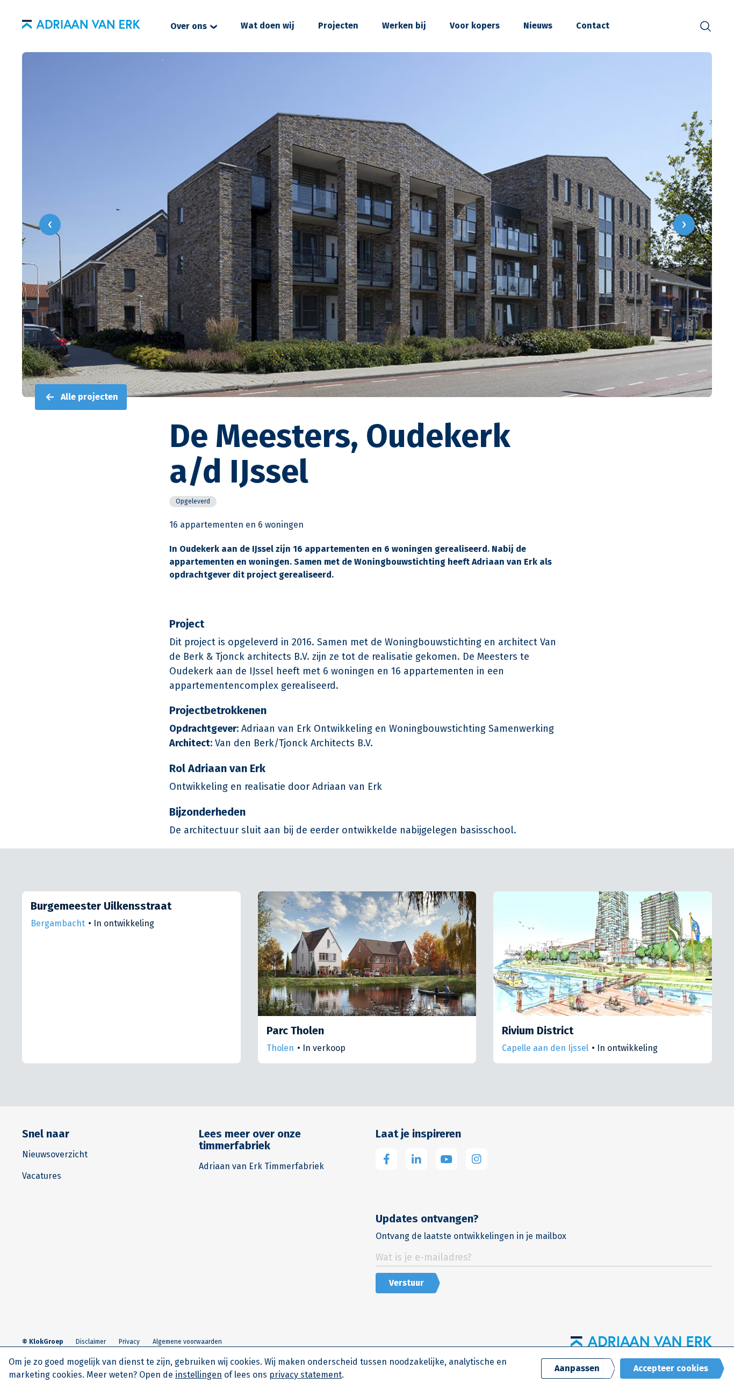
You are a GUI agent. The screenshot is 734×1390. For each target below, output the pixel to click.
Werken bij (404, 25)
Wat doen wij (267, 25)
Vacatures (41, 1176)
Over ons (188, 26)
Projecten (338, 25)
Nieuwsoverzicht (55, 1154)
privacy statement (305, 1375)
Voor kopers (475, 25)
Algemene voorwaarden (187, 1341)
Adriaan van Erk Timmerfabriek (261, 1166)
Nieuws (537, 25)
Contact (592, 25)
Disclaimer (91, 1341)
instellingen (198, 1375)
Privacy (129, 1341)
